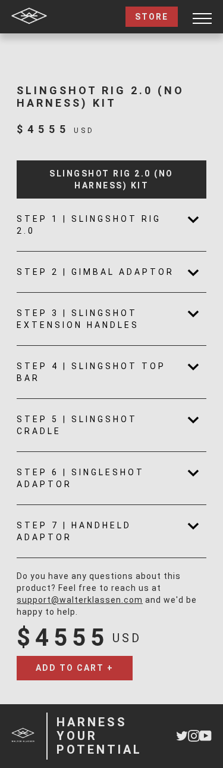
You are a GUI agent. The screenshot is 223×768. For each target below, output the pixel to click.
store (151, 16)
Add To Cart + (75, 668)
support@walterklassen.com (80, 600)
